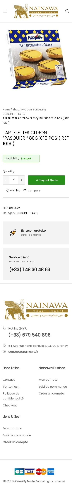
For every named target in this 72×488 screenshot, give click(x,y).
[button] (31, 190)
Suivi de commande (53, 387)
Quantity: (9, 171)
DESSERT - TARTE (27, 213)
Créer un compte (51, 393)
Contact (9, 380)
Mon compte (48, 380)
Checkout (10, 405)
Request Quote (48, 180)
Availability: (13, 158)
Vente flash (11, 387)
